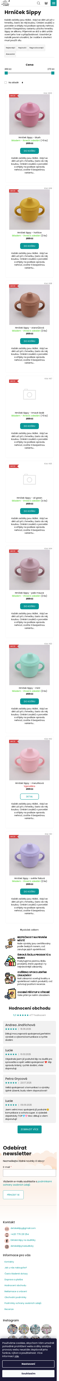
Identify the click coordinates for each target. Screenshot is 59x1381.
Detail (29, 796)
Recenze (9, 1309)
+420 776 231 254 (20, 1234)
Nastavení (28, 1364)
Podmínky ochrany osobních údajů (23, 1303)
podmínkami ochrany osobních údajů (27, 1183)
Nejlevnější (10, 48)
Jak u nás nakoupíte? (16, 1267)
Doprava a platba (14, 1279)
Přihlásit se (13, 1194)
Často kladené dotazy (16, 1273)
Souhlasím (28, 1373)
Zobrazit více (29, 1129)
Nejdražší (22, 48)
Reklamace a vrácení (16, 1291)
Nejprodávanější (36, 48)
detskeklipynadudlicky (22, 1245)
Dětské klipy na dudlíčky (23, 1240)
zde (17, 1356)
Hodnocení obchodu (29, 1008)
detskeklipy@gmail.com (23, 1228)
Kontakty (9, 1261)
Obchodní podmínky (15, 1297)
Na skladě (16, 82)
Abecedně (10, 54)
